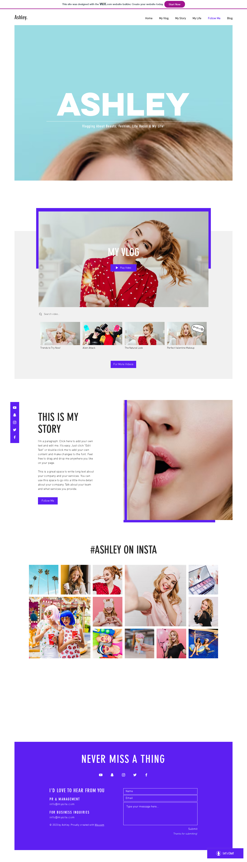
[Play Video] (60, 336)
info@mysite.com (62, 804)
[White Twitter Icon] (14, 430)
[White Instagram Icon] (14, 422)
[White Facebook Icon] (14, 437)
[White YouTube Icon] (14, 407)
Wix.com (99, 825)
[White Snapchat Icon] (14, 415)
